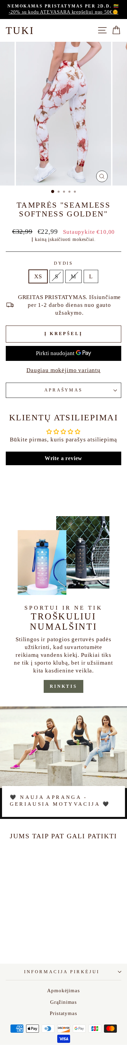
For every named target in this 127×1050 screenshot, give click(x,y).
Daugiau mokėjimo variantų (63, 370)
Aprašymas (63, 389)
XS (38, 276)
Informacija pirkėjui (62, 971)
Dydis (63, 263)
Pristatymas (63, 1013)
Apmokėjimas (63, 990)
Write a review (64, 458)
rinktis (63, 686)
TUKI (20, 30)
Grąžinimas (63, 1002)
